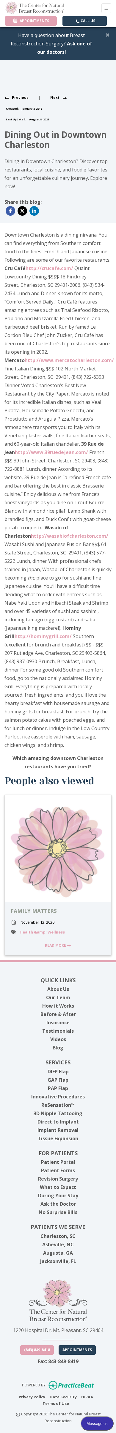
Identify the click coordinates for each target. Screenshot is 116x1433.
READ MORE (56, 945)
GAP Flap (58, 1080)
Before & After (58, 1014)
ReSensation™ (58, 1105)
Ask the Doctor (58, 1204)
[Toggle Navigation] (106, 8)
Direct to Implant (58, 1121)
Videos (58, 1039)
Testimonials (58, 1031)
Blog (58, 1047)
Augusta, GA (58, 1253)
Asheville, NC (58, 1244)
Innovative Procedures (58, 1096)
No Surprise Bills (58, 1212)
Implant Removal (58, 1130)
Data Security (63, 1397)
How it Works (58, 1006)
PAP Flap (58, 1088)
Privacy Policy (32, 1397)
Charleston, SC (58, 1236)
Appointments (77, 1349)
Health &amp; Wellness (42, 932)
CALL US (87, 20)
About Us (58, 989)
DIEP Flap (58, 1071)
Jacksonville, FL (58, 1261)
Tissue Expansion (58, 1138)
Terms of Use (56, 1403)
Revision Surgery (58, 1178)
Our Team (58, 997)
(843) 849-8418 (37, 1349)
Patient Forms (58, 1170)
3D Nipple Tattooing (58, 1113)
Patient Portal (58, 1162)
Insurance (58, 1022)
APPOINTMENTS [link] (33, 20)
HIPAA (87, 1397)
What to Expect (58, 1187)
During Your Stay (58, 1195)
